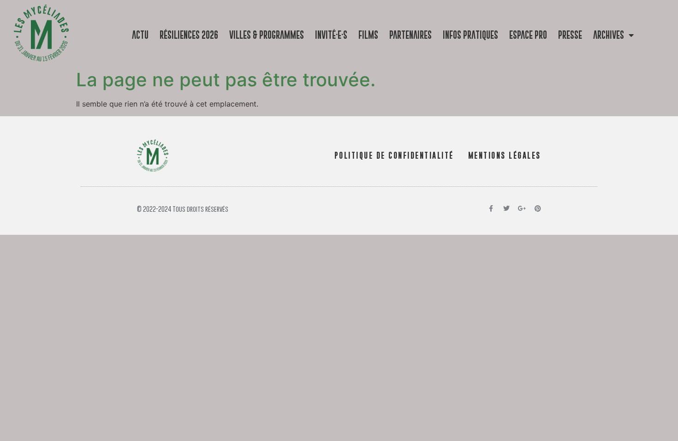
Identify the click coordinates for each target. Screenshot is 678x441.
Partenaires (410, 35)
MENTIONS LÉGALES (504, 155)
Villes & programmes (266, 35)
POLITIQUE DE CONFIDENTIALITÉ (394, 155)
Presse (570, 35)
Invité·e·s (331, 35)
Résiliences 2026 (189, 35)
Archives (608, 35)
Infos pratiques (470, 35)
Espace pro (528, 35)
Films (368, 35)
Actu (140, 35)
